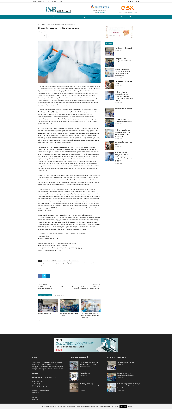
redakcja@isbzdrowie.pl (45, 370)
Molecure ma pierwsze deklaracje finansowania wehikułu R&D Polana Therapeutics (90, 315)
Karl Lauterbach (66, 260)
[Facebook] (126, 1)
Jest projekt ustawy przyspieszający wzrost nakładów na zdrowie (91, 386)
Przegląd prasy (85, 373)
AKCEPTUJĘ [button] (123, 406)
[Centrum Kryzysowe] (119, 38)
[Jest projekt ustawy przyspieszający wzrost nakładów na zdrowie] (74, 387)
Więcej (130, 406)
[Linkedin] (130, 1)
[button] (130, 17)
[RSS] (132, 1)
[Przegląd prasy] (74, 376)
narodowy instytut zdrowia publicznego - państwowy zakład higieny (55, 263)
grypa (59, 260)
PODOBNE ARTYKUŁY (45, 295)
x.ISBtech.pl (35, 399)
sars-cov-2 (75, 263)
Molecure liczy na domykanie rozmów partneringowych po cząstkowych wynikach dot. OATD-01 (124, 96)
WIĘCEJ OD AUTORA (59, 295)
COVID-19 (54, 260)
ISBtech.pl (35, 397)
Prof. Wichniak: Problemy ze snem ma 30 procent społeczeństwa (50, 288)
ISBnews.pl (35, 393)
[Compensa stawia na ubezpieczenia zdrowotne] (69, 305)
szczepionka (42, 265)
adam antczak (46, 260)
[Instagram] (128, 1)
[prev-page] (39, 321)
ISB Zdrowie (46, 362)
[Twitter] (136, 1)
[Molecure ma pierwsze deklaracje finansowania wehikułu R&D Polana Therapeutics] (91, 305)
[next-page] (42, 321)
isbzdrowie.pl (101, 12)
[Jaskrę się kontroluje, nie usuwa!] (109, 84)
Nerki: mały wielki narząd (44, 313)
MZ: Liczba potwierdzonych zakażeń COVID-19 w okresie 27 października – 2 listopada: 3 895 (86, 288)
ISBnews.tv (35, 395)
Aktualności (50, 24)
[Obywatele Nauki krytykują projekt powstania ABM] (74, 365)
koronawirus (75, 260)
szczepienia (91, 263)
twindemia (49, 265)
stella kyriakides (83, 263)
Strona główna (41, 24)
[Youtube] (138, 1)
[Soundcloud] (134, 1)
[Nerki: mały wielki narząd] (48, 305)
